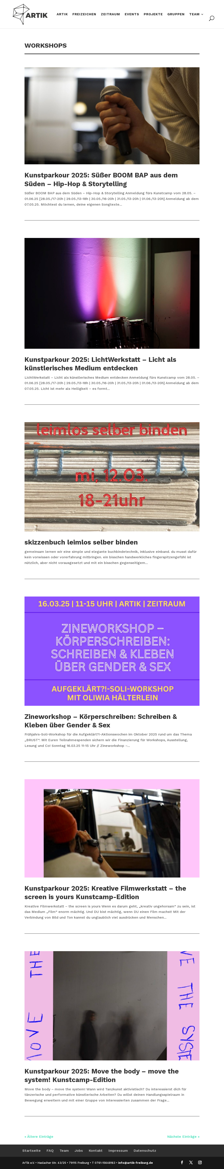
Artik (62, 14)
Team (194, 14)
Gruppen (176, 14)
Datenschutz (145, 1150)
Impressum (118, 1150)
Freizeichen (84, 14)
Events (132, 14)
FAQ (50, 1150)
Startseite (31, 1150)
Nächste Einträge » (183, 1136)
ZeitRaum (110, 14)
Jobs (79, 1150)
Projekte (153, 14)
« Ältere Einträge (38, 1136)
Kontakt (96, 1150)
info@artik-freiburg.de (135, 1162)
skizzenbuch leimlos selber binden (81, 542)
